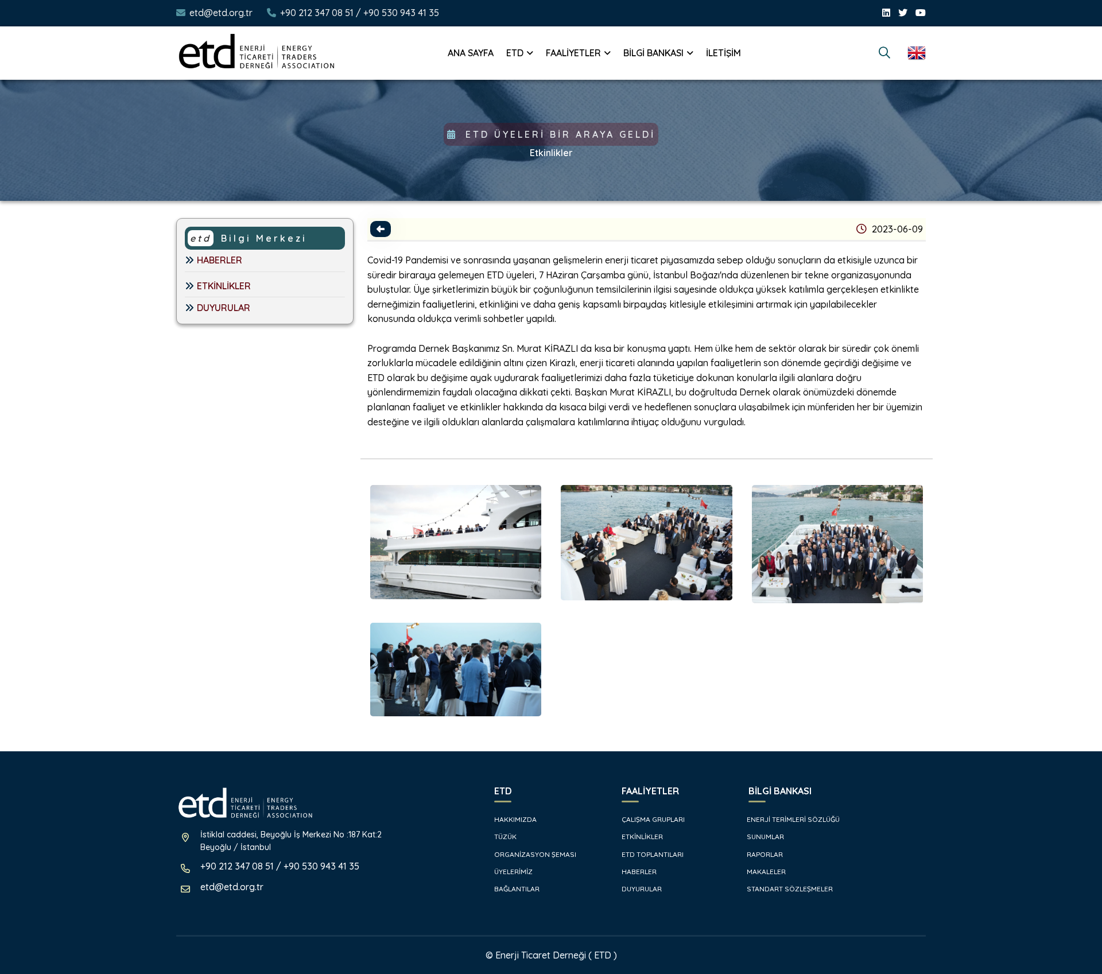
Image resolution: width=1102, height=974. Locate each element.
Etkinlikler (551, 152)
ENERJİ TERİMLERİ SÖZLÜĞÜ (792, 819)
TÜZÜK (504, 836)
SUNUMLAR (764, 836)
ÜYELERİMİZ (512, 871)
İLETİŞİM (723, 53)
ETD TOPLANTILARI (652, 854)
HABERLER (219, 260)
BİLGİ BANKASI (653, 53)
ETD (514, 53)
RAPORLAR (764, 854)
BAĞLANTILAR (516, 888)
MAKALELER (765, 871)
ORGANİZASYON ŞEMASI (534, 854)
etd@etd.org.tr (221, 12)
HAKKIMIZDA (514, 819)
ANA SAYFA (471, 53)
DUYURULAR (223, 307)
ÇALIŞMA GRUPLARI (652, 819)
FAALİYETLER (573, 53)
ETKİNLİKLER (224, 286)
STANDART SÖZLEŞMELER (789, 888)
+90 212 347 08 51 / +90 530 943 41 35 (359, 12)
